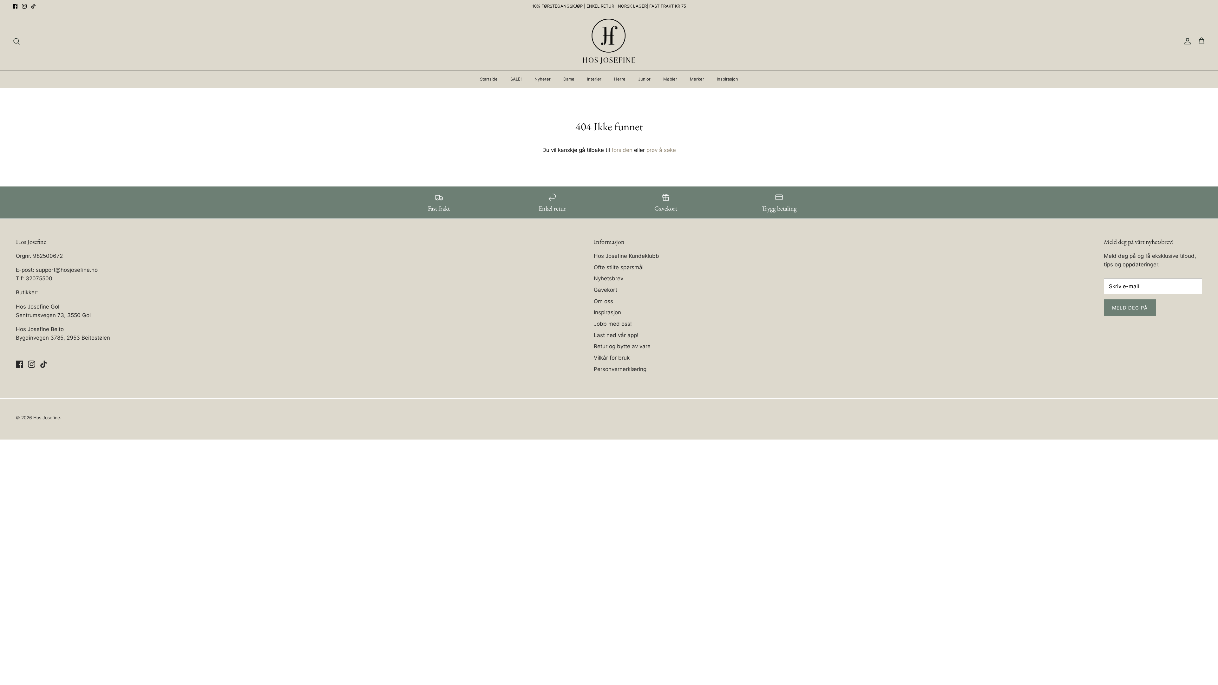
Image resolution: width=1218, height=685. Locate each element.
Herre (619, 79)
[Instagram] (24, 6)
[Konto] (1186, 41)
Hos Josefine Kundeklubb (626, 256)
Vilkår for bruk (612, 358)
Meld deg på (1130, 308)
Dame (568, 79)
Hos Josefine (46, 417)
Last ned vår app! (616, 335)
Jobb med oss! (613, 324)
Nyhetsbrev (608, 278)
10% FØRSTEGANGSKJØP (558, 6)
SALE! (516, 79)
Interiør (594, 79)
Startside (489, 79)
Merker (697, 79)
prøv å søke (661, 150)
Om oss (603, 301)
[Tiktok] (33, 6)
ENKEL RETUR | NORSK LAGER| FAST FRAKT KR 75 (636, 6)
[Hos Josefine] (609, 41)
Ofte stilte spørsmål (619, 267)
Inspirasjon (727, 79)
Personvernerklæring (620, 369)
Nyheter (542, 79)
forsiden (622, 150)
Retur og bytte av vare (622, 346)
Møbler (670, 79)
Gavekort (605, 290)
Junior (644, 79)
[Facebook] (15, 6)
